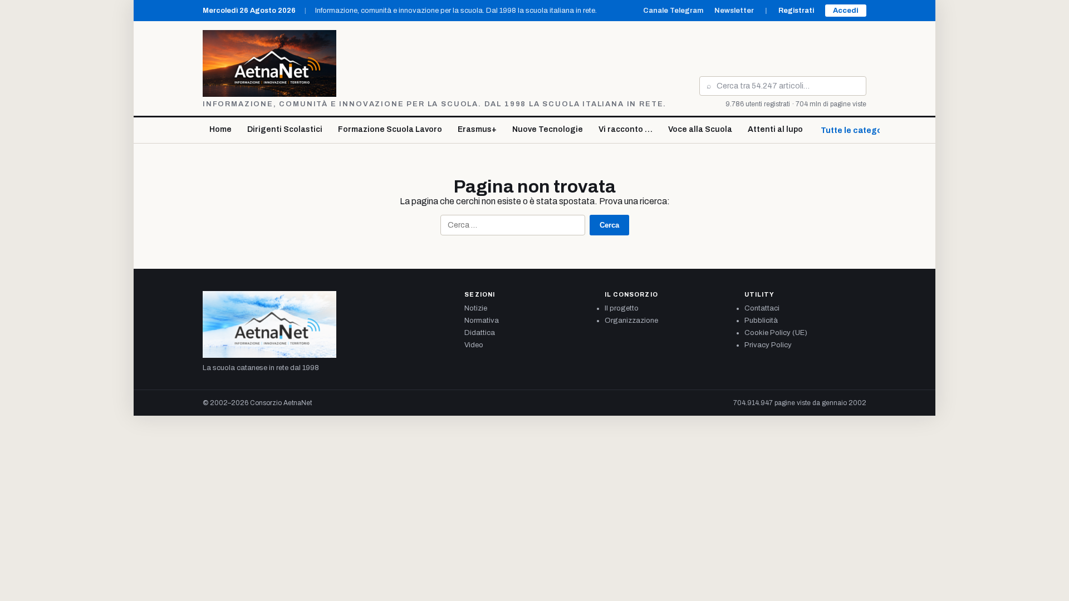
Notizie (475, 308)
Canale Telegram (673, 10)
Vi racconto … (626, 129)
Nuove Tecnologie (547, 129)
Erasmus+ (477, 129)
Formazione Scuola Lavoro (390, 129)
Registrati (796, 10)
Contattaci (761, 308)
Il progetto (622, 308)
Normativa (481, 320)
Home (220, 129)
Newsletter (734, 10)
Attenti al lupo (775, 129)
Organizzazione (631, 320)
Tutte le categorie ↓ (860, 130)
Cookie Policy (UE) (775, 333)
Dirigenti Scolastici (284, 129)
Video (473, 345)
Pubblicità (761, 320)
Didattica (479, 333)
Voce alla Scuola (700, 129)
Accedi (846, 10)
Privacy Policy (768, 345)
